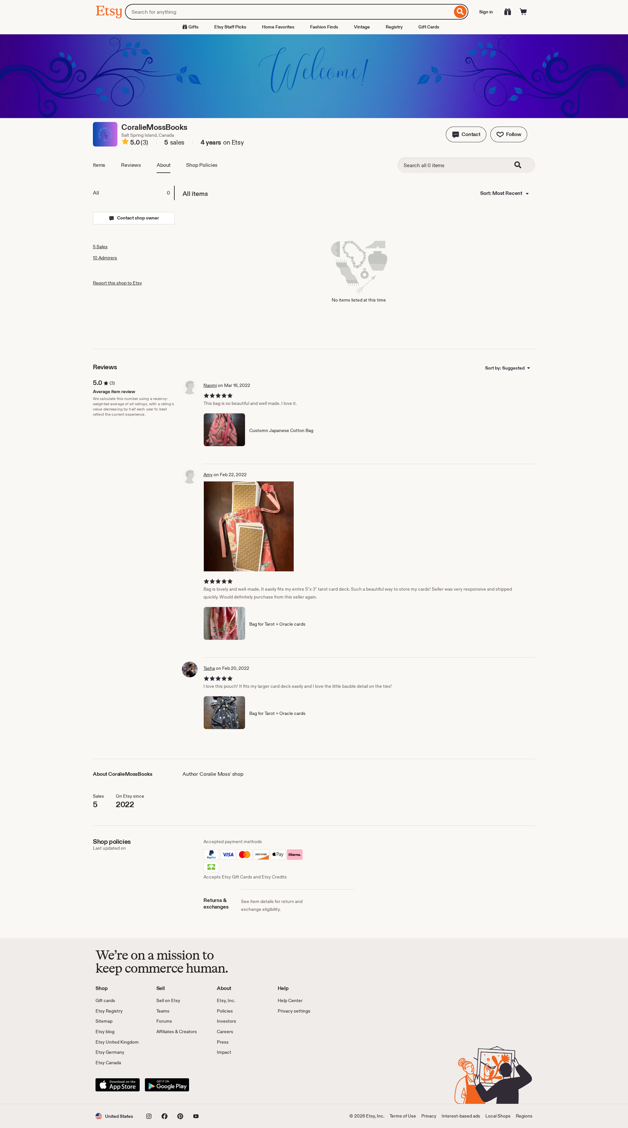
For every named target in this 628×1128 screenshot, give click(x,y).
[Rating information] (125, 143)
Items (99, 165)
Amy (208, 474)
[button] (466, 134)
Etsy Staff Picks (230, 26)
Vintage (362, 26)
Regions (524, 1116)
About (163, 165)
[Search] (460, 12)
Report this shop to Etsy (117, 283)
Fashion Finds (324, 26)
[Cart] (523, 12)
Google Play (167, 1084)
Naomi (210, 385)
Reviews (131, 165)
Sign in (486, 11)
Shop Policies (202, 165)
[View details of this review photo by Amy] (249, 526)
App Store (118, 1084)
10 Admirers (105, 257)
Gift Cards (428, 26)
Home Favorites (278, 26)
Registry (394, 26)
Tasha (209, 668)
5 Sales (100, 246)
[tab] (133, 193)
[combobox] (288, 12)
